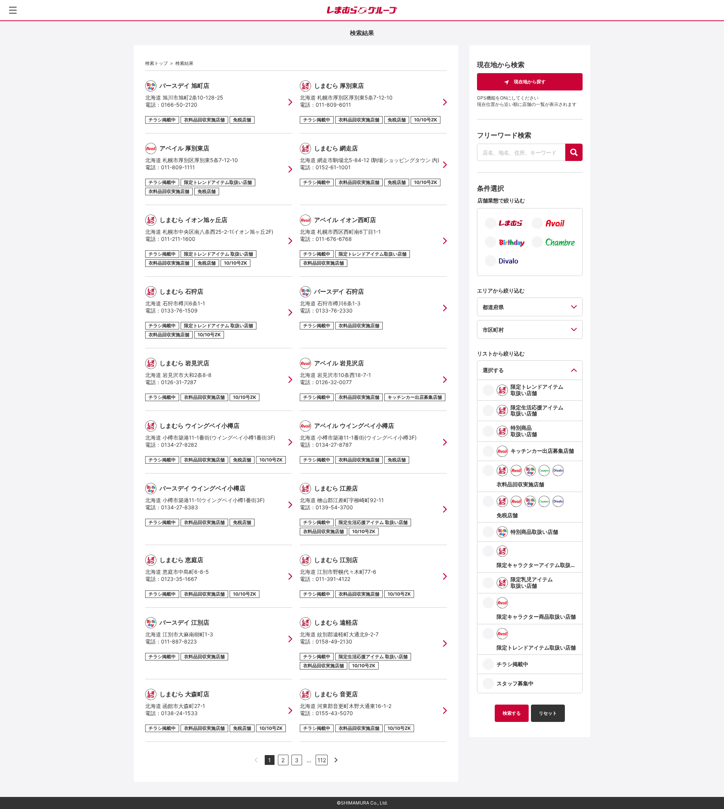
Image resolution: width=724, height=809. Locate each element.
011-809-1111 (178, 167)
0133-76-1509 (179, 310)
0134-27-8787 (334, 444)
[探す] (574, 152)
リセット (548, 713)
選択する (493, 370)
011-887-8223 (179, 641)
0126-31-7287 (178, 382)
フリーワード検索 (504, 135)
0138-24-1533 (179, 713)
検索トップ (156, 63)
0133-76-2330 (334, 310)
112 (322, 760)
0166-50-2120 (179, 104)
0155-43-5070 (334, 713)
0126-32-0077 (334, 382)
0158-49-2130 (334, 641)
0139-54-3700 (334, 507)
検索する (512, 713)
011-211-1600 (178, 239)
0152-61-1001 (333, 167)
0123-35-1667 (179, 579)
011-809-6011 (333, 104)
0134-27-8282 (179, 444)
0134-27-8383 (179, 507)
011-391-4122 (333, 579)
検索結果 (184, 63)
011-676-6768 (334, 239)
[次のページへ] (336, 760)
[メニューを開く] (13, 10)
